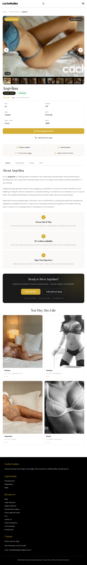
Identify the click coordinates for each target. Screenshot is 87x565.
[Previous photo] (6, 50)
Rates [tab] (31, 163)
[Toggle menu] (83, 3)
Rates (6, 488)
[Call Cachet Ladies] (43, 3)
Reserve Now (30, 291)
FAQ (6, 516)
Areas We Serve (10, 502)
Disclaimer (66, 560)
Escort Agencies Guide (12, 512)
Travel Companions (11, 523)
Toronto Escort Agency (12, 509)
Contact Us (8, 519)
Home (5, 12)
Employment (9, 529)
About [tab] (7, 163)
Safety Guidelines (10, 506)
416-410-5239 (14, 541)
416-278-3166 (21, 545)
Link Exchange (9, 526)
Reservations (9, 484)
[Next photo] (80, 50)
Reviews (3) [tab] (20, 163)
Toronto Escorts (14, 12)
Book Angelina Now (45, 131)
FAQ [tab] (40, 163)
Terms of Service (57, 560)
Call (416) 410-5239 (45, 138)
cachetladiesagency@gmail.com (20, 550)
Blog (6, 499)
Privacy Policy (47, 560)
